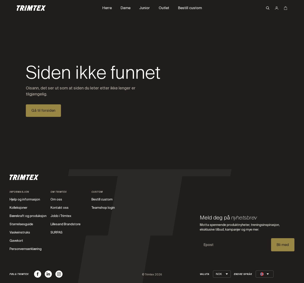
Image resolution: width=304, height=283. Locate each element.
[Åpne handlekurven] (285, 8)
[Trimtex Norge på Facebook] (37, 274)
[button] (268, 8)
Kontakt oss (60, 208)
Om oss (56, 199)
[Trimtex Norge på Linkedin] (48, 274)
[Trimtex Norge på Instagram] (59, 274)
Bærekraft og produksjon (28, 216)
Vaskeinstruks (20, 232)
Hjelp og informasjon (25, 199)
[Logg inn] (276, 8)
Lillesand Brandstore (66, 224)
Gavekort (16, 241)
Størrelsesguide (21, 224)
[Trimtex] (31, 8)
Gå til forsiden (43, 110)
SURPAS (57, 232)
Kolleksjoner (18, 208)
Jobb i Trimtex (61, 216)
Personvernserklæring (26, 249)
